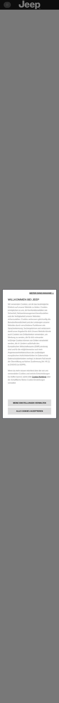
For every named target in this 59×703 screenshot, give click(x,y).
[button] (41, 293)
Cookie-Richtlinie (39, 376)
